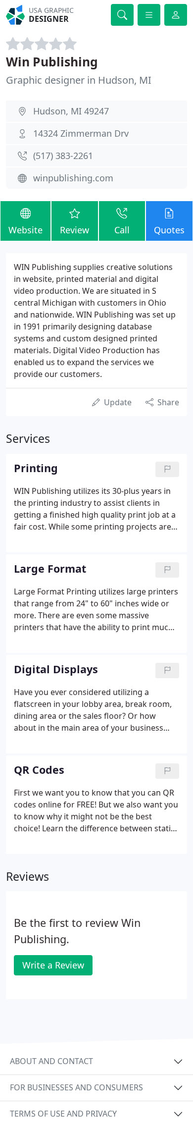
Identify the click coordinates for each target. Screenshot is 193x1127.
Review (74, 230)
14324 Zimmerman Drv (81, 133)
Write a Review (53, 965)
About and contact (51, 1061)
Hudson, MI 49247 (71, 111)
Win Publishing (52, 62)
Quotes (169, 230)
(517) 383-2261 (63, 155)
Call (122, 230)
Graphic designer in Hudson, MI (78, 80)
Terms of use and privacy (63, 1113)
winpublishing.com (73, 178)
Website (25, 230)
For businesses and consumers (76, 1087)
